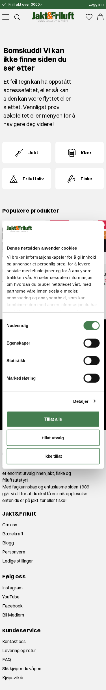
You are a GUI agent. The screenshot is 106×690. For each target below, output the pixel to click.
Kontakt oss (14, 641)
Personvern (13, 552)
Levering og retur (19, 650)
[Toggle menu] (5, 17)
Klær (86, 152)
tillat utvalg (53, 437)
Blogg (8, 543)
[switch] (91, 343)
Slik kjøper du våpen (21, 668)
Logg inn (96, 4)
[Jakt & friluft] (53, 16)
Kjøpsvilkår (13, 677)
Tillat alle (53, 419)
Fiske (86, 178)
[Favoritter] (89, 17)
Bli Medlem (13, 615)
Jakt (33, 152)
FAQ (6, 659)
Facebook (12, 606)
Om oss (9, 524)
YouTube (11, 597)
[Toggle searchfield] (17, 17)
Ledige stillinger (17, 561)
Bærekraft (12, 534)
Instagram (12, 587)
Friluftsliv (33, 178)
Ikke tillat (53, 456)
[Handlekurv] (100, 17)
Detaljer (81, 401)
